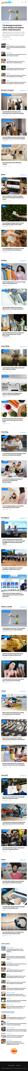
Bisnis (7, 44)
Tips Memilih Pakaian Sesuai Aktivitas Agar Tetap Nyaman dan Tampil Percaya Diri (13, 334)
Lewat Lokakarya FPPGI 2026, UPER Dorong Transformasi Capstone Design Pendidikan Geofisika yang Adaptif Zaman (13, 542)
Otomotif (5, 780)
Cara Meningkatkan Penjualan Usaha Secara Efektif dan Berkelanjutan (13, 249)
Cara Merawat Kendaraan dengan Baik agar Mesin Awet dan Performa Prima (13, 823)
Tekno (7, 80)
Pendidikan (5, 522)
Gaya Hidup (9, 52)
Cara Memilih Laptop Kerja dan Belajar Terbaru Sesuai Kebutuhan (13, 907)
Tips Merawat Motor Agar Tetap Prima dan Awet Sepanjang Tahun (13, 848)
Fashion (8, 59)
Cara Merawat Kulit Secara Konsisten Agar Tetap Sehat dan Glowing (13, 679)
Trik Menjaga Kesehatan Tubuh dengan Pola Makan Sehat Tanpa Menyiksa (13, 27)
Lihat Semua (23, 90)
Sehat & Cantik (5, 22)
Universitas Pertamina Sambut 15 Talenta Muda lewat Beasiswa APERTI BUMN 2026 (13, 595)
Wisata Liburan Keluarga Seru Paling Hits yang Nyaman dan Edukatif (16, 76)
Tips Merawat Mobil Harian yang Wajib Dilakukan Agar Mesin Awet (13, 797)
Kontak (18, 1065)
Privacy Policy (11, 1065)
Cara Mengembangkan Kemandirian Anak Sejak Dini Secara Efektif (13, 506)
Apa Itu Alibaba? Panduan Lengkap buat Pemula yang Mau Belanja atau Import (15, 47)
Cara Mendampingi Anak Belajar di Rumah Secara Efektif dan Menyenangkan (12, 480)
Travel (7, 73)
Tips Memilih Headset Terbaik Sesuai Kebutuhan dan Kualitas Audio (13, 932)
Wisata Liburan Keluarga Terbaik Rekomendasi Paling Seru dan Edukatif (13, 738)
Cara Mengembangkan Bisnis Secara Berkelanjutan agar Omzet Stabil (16, 69)
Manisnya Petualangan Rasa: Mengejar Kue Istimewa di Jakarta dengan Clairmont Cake (15, 1043)
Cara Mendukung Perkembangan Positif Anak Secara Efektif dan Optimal (14, 454)
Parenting (5, 436)
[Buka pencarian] (22, 2)
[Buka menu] (25, 2)
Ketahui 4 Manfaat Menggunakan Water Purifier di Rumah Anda (12, 393)
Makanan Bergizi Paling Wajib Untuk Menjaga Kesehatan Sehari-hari (12, 654)
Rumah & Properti (6, 95)
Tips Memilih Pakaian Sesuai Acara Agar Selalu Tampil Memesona (15, 62)
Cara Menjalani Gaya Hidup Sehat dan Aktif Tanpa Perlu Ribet (16, 55)
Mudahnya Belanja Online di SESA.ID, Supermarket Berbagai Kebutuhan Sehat (12, 420)
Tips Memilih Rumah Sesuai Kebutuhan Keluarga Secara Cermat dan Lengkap (13, 137)
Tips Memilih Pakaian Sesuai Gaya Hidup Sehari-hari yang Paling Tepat (12, 308)
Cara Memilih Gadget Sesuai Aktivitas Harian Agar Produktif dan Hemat (16, 83)
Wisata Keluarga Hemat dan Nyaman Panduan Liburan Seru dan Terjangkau (13, 764)
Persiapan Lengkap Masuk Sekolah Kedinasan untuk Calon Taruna (12, 568)
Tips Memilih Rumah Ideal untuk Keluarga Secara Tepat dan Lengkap (13, 112)
